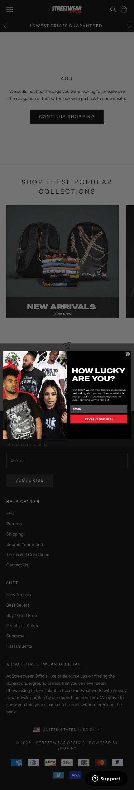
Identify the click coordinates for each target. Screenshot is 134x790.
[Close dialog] (127, 353)
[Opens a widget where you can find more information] (106, 779)
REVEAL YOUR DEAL (99, 419)
